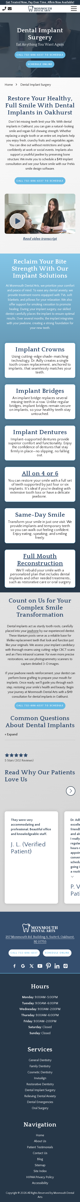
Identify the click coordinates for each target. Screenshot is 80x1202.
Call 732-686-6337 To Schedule (40, 55)
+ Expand (11, 734)
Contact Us (10, 9)
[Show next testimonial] (70, 791)
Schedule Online (40, 64)
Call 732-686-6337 (24, 953)
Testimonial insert (72, 876)
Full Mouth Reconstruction (40, 560)
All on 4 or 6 (40, 473)
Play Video (17, 221)
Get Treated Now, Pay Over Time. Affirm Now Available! (40, 2)
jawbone (33, 631)
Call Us (4, 9)
